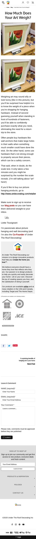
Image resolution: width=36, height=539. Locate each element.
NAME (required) (7, 388)
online (26, 287)
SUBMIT (8, 437)
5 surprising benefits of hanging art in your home (27, 359)
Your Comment (7, 405)
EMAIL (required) (8, 397)
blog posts (10, 205)
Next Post (31, 364)
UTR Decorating (8, 2)
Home (7, 7)
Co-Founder (19, 234)
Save (16, 345)
